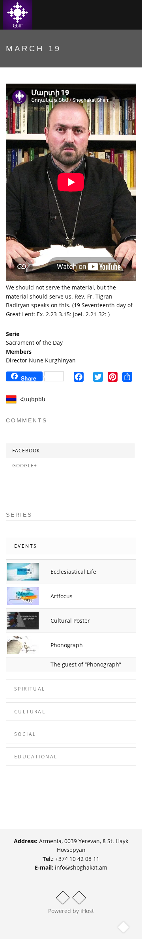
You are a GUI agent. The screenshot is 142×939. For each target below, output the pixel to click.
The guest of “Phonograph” (85, 664)
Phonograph (66, 645)
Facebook (26, 450)
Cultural (29, 711)
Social (25, 734)
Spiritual (29, 688)
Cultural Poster (70, 620)
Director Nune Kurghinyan (41, 360)
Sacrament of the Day (34, 342)
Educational (35, 756)
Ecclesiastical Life (73, 571)
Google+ (24, 465)
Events (25, 546)
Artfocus (61, 596)
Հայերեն (32, 399)
